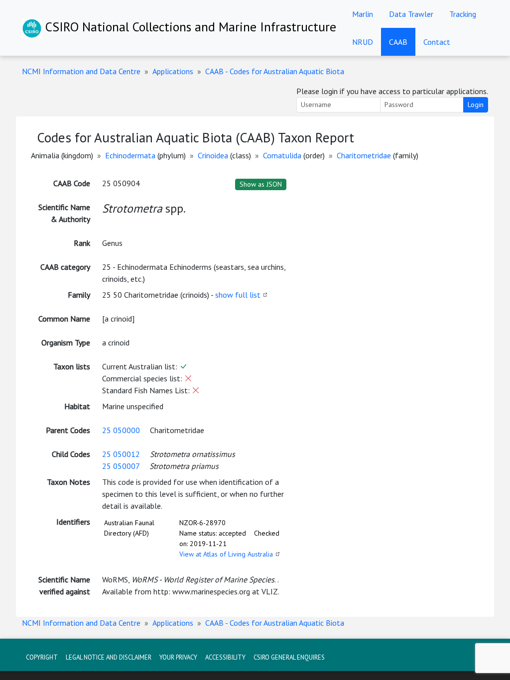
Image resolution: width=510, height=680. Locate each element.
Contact (436, 42)
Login (476, 104)
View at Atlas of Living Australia (226, 554)
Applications (172, 71)
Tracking (462, 14)
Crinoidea (213, 155)
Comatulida (282, 155)
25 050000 (121, 430)
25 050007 (120, 466)
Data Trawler (411, 14)
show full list (237, 295)
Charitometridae (364, 155)
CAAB (398, 42)
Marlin (362, 14)
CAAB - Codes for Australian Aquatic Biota (274, 71)
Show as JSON (261, 184)
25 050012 (121, 454)
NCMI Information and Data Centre (81, 71)
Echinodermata (130, 155)
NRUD (362, 42)
